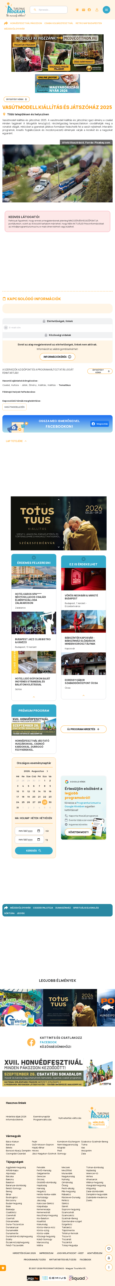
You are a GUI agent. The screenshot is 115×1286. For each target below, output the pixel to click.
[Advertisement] (57, 471)
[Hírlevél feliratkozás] (77, 10)
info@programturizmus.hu (25, 226)
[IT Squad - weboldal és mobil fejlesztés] (78, 1278)
